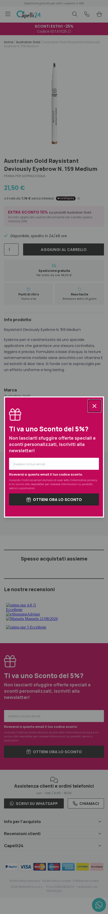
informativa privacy (84, 480)
